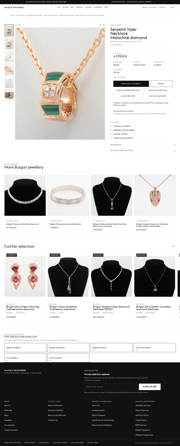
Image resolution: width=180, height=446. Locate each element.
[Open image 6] (9, 95)
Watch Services (142, 410)
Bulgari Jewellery (34, 15)
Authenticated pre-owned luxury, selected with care (46, 2)
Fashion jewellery (143, 348)
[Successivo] (173, 246)
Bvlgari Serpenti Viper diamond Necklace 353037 (111, 308)
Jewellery (79, 7)
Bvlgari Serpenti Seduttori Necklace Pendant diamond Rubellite (152, 225)
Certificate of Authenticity (103, 420)
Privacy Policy (29, 442)
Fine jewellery (12, 358)
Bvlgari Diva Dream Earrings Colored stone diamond (23, 308)
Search (145, 7)
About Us (96, 406)
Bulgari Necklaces (57, 348)
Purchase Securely (131, 83)
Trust (106, 7)
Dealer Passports (143, 430)
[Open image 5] (9, 82)
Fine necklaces (55, 358)
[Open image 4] (9, 69)
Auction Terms (92, 442)
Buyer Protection (55, 406)
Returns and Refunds (57, 415)
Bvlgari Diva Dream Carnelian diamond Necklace (153, 308)
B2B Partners (141, 425)
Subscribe (150, 387)
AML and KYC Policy (60, 442)
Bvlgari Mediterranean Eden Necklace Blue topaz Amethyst (109, 225)
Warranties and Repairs (102, 425)
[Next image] (101, 136)
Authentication (98, 410)
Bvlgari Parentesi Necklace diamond (22, 224)
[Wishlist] (161, 84)
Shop (59, 7)
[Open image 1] (9, 30)
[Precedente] (167, 246)
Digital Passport (98, 415)
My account (153, 7)
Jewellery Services (143, 406)
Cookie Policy (44, 442)
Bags (72, 7)
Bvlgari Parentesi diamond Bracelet (65, 224)
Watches (66, 7)
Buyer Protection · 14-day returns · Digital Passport (132, 2)
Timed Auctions (11, 430)
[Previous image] (97, 136)
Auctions (88, 7)
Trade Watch (141, 420)
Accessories (98, 7)
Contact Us (53, 420)
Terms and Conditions (12, 442)
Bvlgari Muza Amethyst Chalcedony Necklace (63, 308)
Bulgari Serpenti (51, 15)
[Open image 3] (9, 56)
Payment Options (55, 410)
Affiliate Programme (144, 435)
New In (7, 406)
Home (12, 15)
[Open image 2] (9, 43)
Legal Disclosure (77, 442)
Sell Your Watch (142, 415)
